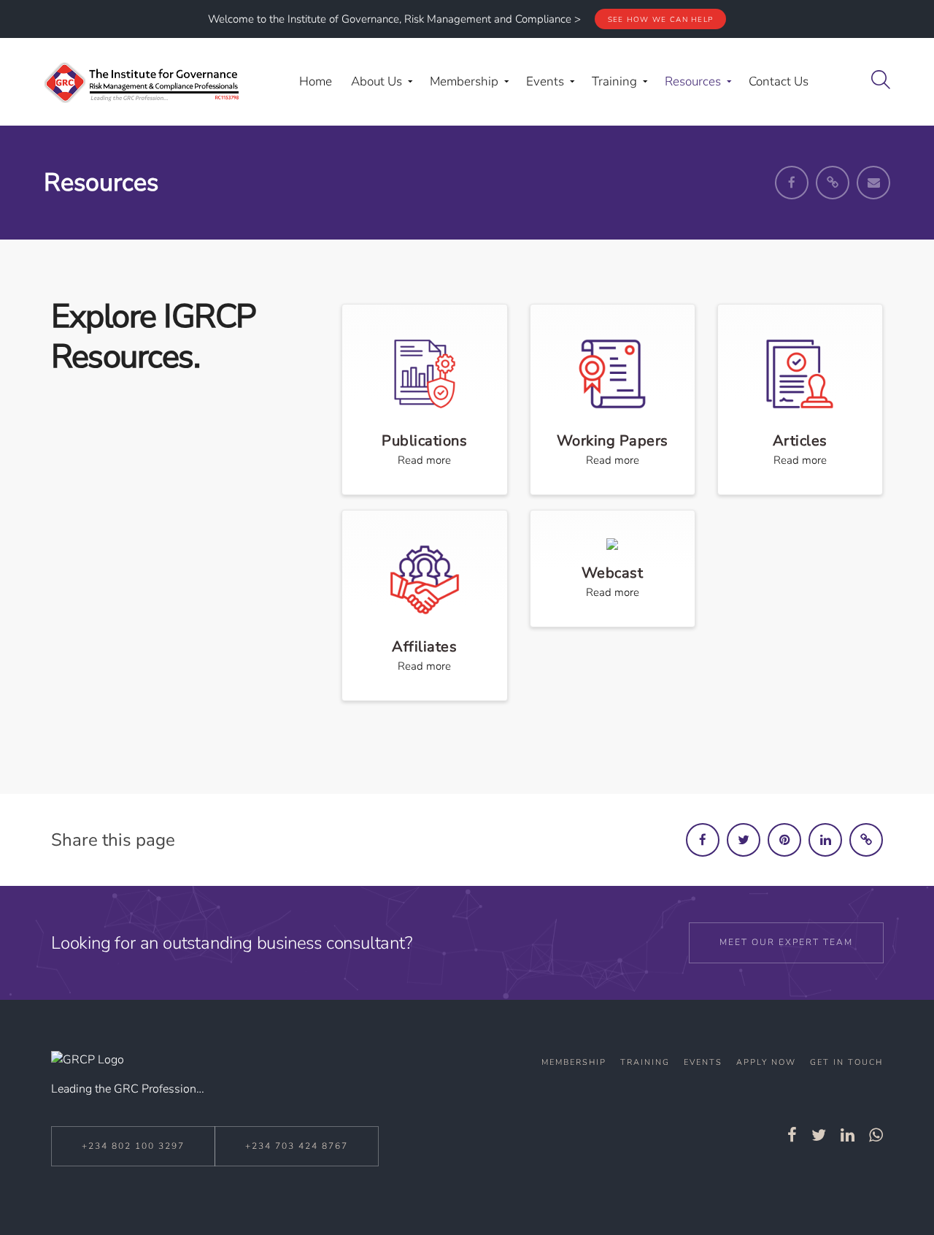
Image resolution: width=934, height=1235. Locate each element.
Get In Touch (846, 1062)
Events (703, 1062)
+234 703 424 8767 (296, 1146)
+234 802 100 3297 (133, 1146)
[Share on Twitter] (743, 840)
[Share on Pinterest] (784, 840)
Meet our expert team (786, 942)
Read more (424, 460)
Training (645, 1062)
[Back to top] (885, 1189)
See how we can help (661, 20)
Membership (573, 1062)
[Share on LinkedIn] (825, 840)
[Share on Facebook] (702, 840)
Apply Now (766, 1062)
